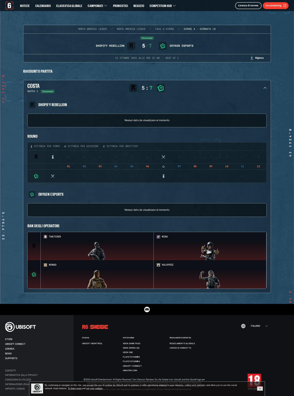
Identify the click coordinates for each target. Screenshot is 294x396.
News (8, 353)
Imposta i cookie (15, 388)
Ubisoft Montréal (92, 343)
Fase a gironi (164, 29)
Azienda (9, 349)
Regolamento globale (182, 343)
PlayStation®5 (131, 357)
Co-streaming (273, 5)
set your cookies (94, 388)
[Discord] (147, 309)
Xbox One (128, 352)
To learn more (75, 388)
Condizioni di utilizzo (18, 379)
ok (260, 388)
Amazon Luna (130, 370)
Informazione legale (18, 384)
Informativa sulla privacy (21, 375)
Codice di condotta (180, 348)
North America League (92, 29)
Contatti (10, 370)
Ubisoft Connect (15, 344)
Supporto (11, 358)
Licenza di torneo (248, 5)
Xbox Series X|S (131, 348)
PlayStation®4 (131, 361)
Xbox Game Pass (131, 343)
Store (9, 339)
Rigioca (259, 57)
